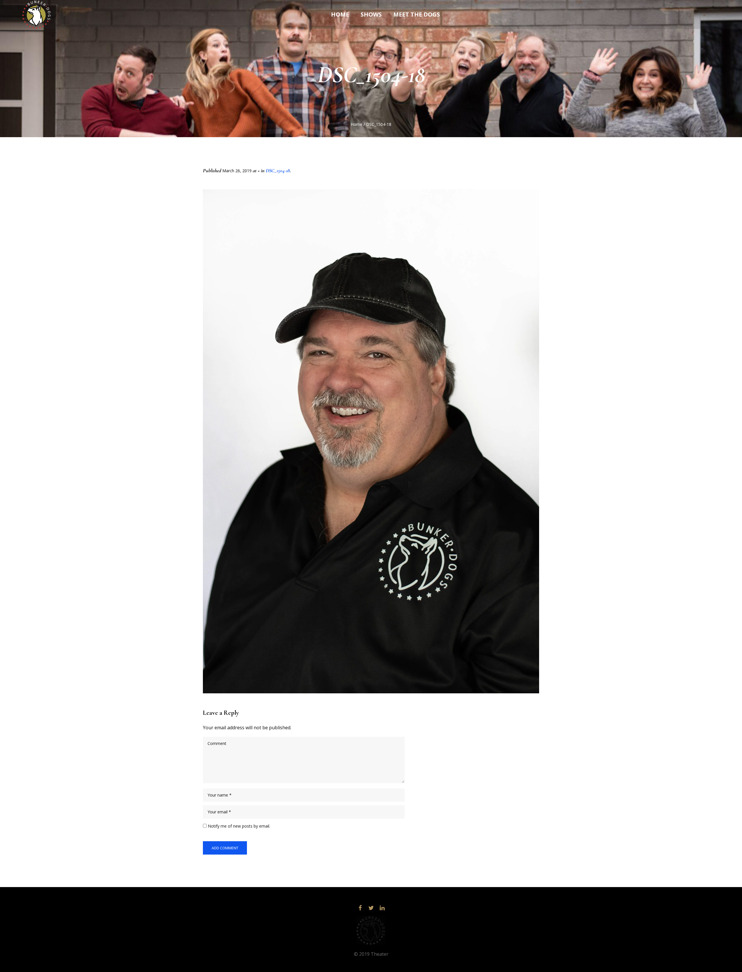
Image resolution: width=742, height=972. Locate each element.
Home (356, 124)
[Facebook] (360, 907)
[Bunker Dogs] (371, 930)
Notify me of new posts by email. (239, 826)
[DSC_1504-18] (371, 441)
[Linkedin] (382, 907)
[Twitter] (371, 907)
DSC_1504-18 (278, 170)
